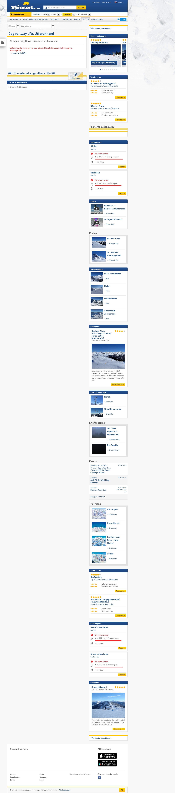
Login (41, 780)
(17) (19, 53)
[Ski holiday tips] (122, 19)
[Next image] (124, 55)
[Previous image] (92, 55)
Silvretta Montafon (99, 628)
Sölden (94, 146)
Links (41, 774)
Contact (13, 774)
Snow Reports (66, 19)
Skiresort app (104, 749)
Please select (83, 14)
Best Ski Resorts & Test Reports (35, 19)
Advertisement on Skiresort (80, 774)
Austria (93, 149)
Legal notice (15, 777)
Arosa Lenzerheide (99, 654)
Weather (77, 19)
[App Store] (107, 759)
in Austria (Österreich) (109, 86)
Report (121, 167)
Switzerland (95, 657)
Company (43, 777)
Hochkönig (95, 173)
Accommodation (97, 19)
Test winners (96, 2)
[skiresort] (24, 6)
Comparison (54, 19)
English (119, 2)
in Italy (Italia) (108, 604)
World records (106, 2)
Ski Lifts (86, 19)
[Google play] (107, 766)
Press (12, 780)
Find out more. (65, 790)
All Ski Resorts (15, 19)
